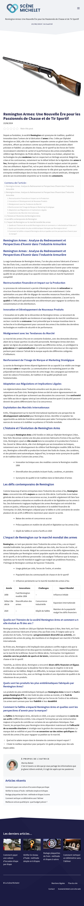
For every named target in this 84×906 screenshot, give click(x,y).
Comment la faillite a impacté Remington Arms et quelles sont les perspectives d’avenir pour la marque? (43, 232)
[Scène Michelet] (24, 8)
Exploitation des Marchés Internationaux (24, 213)
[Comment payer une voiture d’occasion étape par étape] (12, 845)
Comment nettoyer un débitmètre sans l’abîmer (24, 798)
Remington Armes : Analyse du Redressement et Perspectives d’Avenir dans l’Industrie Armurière (40, 187)
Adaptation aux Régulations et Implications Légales (28, 210)
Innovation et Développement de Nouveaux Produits (28, 201)
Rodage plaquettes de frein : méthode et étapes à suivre (27, 794)
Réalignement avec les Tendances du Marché (25, 204)
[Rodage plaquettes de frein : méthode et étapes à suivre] (52, 844)
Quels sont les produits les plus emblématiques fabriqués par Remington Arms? (38, 228)
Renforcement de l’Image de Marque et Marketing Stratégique (31, 207)
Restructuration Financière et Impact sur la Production (29, 198)
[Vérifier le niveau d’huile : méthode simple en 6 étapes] (32, 845)
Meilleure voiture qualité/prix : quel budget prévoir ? (26, 802)
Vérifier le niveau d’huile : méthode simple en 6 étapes (26, 791)
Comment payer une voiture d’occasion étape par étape (27, 787)
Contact (51, 889)
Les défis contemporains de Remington (21, 219)
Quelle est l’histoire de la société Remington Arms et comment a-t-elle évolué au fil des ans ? (43, 225)
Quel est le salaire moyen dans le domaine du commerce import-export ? (39, 740)
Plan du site (72, 883)
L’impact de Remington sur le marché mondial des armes (28, 222)
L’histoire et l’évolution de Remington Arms (23, 216)
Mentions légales (58, 883)
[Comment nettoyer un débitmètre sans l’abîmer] (72, 845)
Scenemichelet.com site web (69, 889)
